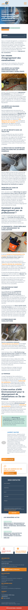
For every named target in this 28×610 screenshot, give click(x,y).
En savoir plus (10, 473)
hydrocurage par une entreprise (10, 343)
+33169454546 (4, 596)
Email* (5, 492)
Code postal (6, 487)
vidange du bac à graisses (8, 122)
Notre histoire (4, 586)
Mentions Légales (4, 603)
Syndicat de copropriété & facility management (11, 578)
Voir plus (6, 527)
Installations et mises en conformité (9, 566)
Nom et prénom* (7, 483)
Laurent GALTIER (13, 432)
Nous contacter (6, 598)
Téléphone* (6, 496)
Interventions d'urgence (14, 608)
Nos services (5, 558)
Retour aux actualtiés (8, 459)
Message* (5, 500)
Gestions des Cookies (12, 603)
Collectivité (3, 581)
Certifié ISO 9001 (5, 563)
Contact (4, 591)
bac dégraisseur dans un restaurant (11, 119)
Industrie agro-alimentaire (7, 580)
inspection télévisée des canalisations (12, 264)
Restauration (4, 576)
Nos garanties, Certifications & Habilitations (11, 588)
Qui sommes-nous (6, 583)
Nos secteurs (5, 573)
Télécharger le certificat (12, 569)
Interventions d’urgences (6, 561)
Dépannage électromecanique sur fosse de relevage (12, 564)
